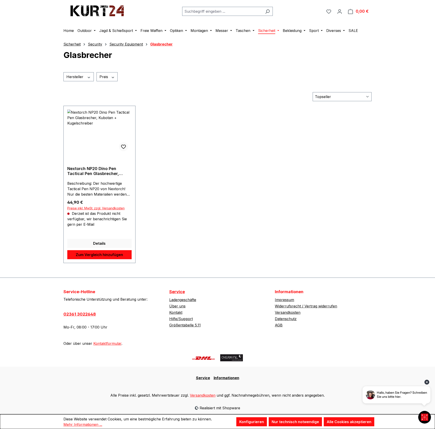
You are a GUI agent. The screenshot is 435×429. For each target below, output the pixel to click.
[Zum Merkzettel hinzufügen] (123, 146)
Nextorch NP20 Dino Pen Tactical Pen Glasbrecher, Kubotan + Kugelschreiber (93, 171)
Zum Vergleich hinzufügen (99, 254)
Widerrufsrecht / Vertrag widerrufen (306, 306)
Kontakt (175, 312)
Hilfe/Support (181, 318)
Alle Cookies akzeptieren (349, 421)
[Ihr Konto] (339, 11)
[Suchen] (267, 11)
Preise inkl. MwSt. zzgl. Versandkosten (96, 208)
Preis (104, 76)
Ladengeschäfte (182, 299)
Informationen (226, 378)
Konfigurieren (251, 421)
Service (177, 291)
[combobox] (222, 11)
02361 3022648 (79, 314)
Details (99, 243)
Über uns (177, 306)
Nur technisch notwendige (295, 421)
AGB (279, 325)
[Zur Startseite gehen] (97, 10)
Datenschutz (286, 318)
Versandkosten (287, 312)
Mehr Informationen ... (82, 424)
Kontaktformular (107, 343)
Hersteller (75, 76)
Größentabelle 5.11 (185, 325)
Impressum (284, 299)
